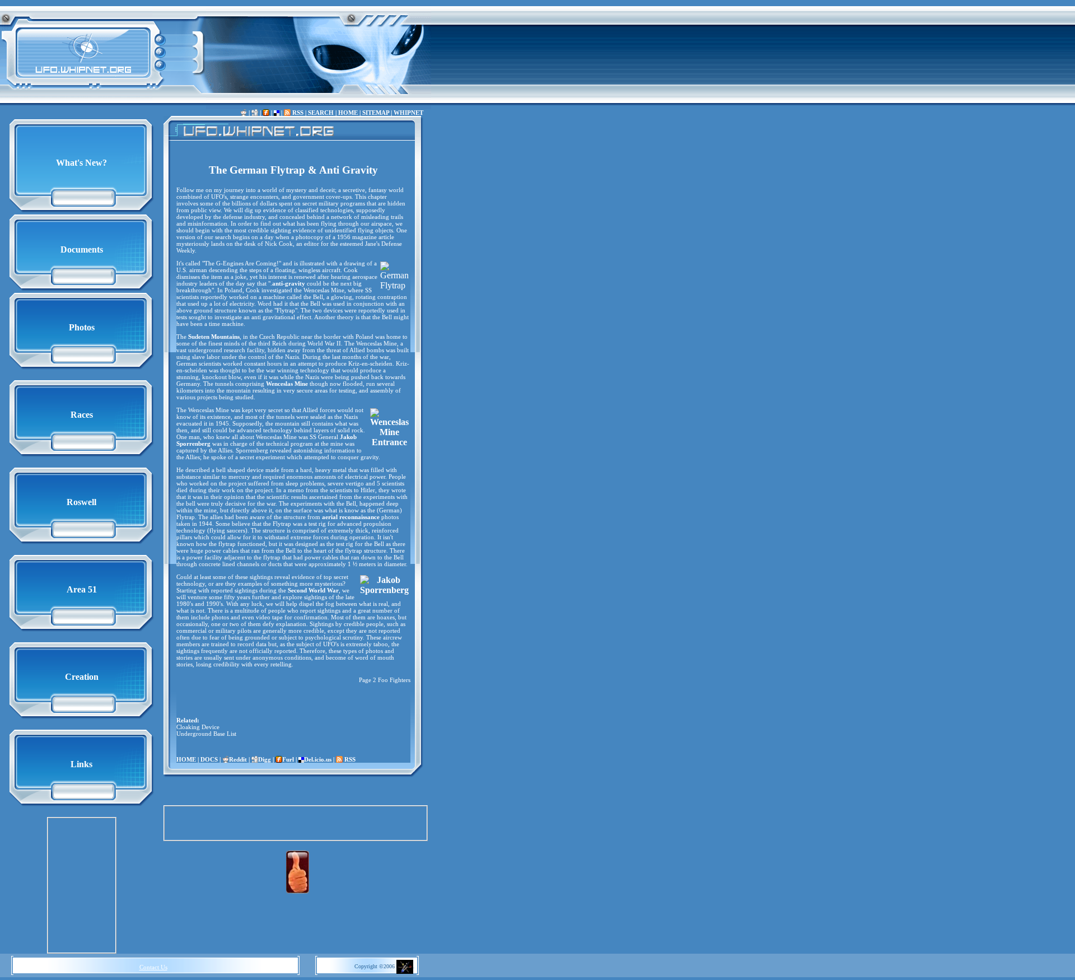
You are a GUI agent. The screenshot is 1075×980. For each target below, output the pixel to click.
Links (81, 764)
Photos (82, 327)
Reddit (238, 759)
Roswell (81, 502)
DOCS (209, 759)
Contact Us (153, 967)
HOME (348, 112)
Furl (288, 759)
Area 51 (82, 589)
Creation (82, 677)
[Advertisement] (81, 885)
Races (82, 414)
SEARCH (321, 112)
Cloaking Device (197, 727)
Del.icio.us (317, 759)
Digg (264, 759)
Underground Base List (206, 733)
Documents (81, 249)
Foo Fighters (394, 679)
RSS (297, 112)
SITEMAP (375, 112)
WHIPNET (408, 112)
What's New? (81, 162)
